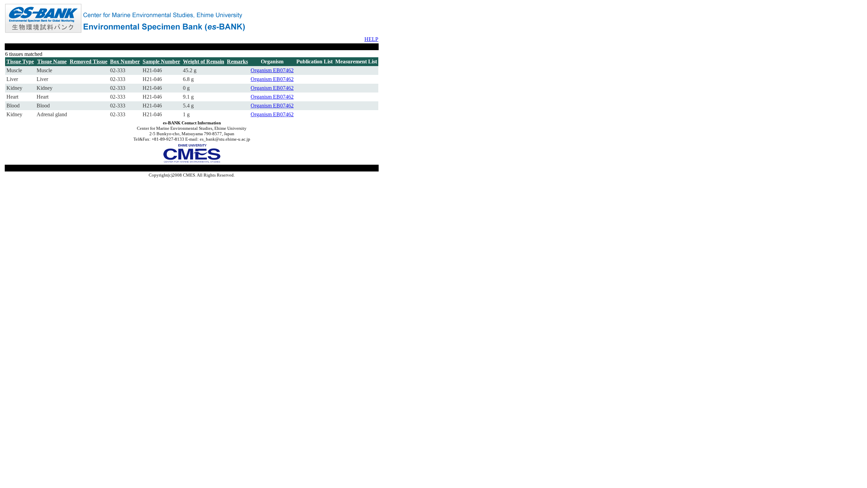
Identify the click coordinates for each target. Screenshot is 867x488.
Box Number (125, 61)
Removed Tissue (88, 61)
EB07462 (283, 70)
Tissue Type (20, 61)
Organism (262, 70)
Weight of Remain (203, 61)
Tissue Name (52, 61)
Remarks (237, 61)
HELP (371, 39)
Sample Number (161, 61)
